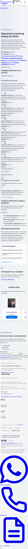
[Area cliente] (17, 2)
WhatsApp (20, 56)
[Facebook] (1, 400)
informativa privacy (5, 357)
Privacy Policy (3, 428)
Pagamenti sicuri (5, 435)
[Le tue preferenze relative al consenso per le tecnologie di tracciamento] (2, 546)
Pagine (2, 411)
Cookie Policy (10, 428)
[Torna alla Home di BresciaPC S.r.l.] (14, 374)
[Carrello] (21, 2)
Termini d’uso (17, 428)
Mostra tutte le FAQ (6, 262)
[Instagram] (4, 400)
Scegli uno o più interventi (9, 56)
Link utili (3, 417)
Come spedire (4, 8)
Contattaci (5, 279)
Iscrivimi (20, 353)
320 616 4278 (5, 392)
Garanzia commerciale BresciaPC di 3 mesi (10, 437)
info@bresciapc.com (7, 393)
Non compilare (3, 351)
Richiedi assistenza (5, 372)
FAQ (4, 5)
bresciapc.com (19, 424)
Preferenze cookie (15, 430)
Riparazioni (3, 405)
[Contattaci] (0, 547)
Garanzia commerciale (5, 430)
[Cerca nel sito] (13, 2)
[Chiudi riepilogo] (3, 178)
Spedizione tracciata (16, 435)
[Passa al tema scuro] (9, 2)
